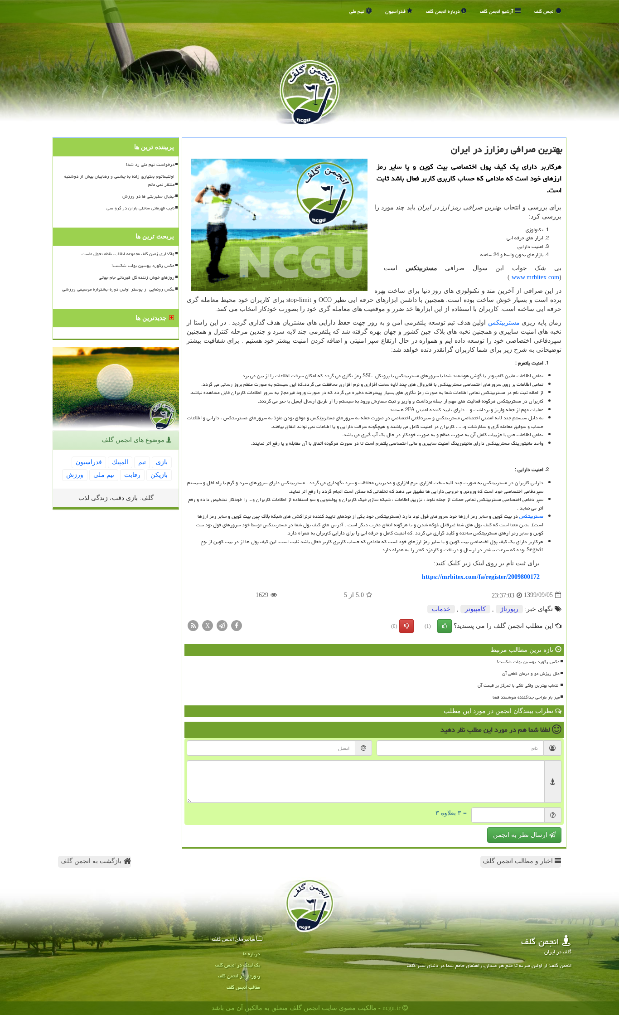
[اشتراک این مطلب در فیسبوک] (236, 625)
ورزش (74, 474)
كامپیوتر (475, 609)
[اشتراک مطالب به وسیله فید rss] (193, 625)
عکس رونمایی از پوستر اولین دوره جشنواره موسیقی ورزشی (118, 289)
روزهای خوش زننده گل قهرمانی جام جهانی (136, 277)
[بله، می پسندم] (444, 626)
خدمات (441, 609)
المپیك (120, 462)
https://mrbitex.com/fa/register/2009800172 (481, 576)
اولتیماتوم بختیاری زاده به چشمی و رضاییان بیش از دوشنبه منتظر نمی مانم (119, 180)
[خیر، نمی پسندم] (406, 626)
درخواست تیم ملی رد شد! (150, 164)
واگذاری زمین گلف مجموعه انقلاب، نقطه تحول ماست (128, 253)
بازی (162, 462)
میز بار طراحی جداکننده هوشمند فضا (526, 697)
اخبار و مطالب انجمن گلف (519, 861)
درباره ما (251, 953)
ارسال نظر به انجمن (521, 834)
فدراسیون (396, 11)
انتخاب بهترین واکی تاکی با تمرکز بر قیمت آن (519, 685)
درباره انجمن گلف (443, 11)
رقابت (132, 474)
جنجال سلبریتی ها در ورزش (148, 196)
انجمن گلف (545, 11)
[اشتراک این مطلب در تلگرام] (222, 625)
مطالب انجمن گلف (243, 987)
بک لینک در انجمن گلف (237, 965)
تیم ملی (357, 11)
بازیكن (159, 474)
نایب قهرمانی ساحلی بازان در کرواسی (140, 208)
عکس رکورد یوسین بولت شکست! (528, 661)
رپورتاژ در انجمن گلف (239, 976)
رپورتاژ (509, 609)
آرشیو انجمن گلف (497, 11)
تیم (142, 462)
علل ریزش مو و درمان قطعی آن (531, 673)
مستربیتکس (504, 322)
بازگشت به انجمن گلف (91, 861)
